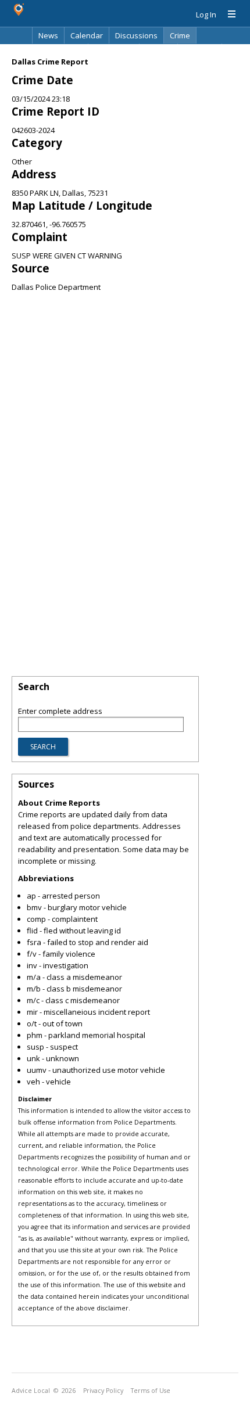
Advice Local (31, 1391)
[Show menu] (227, 14)
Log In (206, 14)
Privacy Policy (103, 1391)
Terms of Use (150, 1391)
